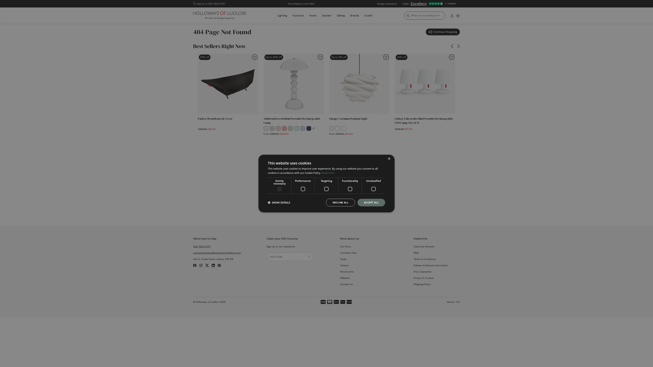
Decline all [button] (340, 202)
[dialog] (326, 183)
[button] (279, 202)
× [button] (389, 159)
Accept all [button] (371, 202)
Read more (328, 172)
